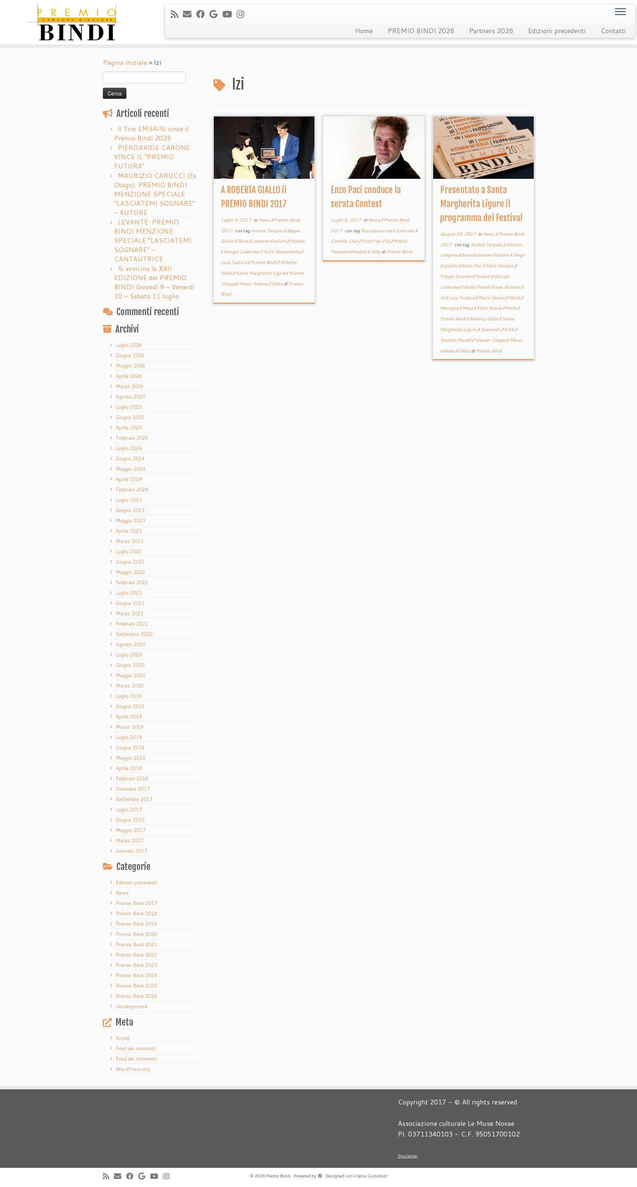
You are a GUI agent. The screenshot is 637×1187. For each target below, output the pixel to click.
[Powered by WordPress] (320, 1174)
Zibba (277, 284)
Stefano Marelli (456, 340)
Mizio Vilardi (490, 308)
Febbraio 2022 (132, 582)
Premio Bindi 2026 (136, 996)
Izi (266, 251)
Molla (511, 308)
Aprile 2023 (129, 531)
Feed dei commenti (136, 1058)
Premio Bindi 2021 (136, 944)
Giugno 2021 (130, 603)
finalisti (297, 241)
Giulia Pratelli (478, 287)
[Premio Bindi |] (73, 22)
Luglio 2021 (129, 592)
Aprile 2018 (129, 768)
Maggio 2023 (130, 520)
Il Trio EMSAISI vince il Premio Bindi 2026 (151, 133)
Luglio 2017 (129, 809)
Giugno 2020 (130, 665)
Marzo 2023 (129, 541)
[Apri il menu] (620, 12)
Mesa (468, 308)
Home (364, 30)
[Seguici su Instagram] (243, 14)
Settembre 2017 (134, 799)
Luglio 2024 (129, 448)
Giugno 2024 (130, 458)
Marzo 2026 (129, 386)
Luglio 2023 (129, 500)
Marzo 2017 (129, 840)
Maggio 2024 (130, 469)
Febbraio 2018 (132, 778)
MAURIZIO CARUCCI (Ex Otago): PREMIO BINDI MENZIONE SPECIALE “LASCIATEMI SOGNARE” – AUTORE (155, 194)
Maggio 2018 (130, 758)
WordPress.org (133, 1069)
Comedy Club (345, 241)
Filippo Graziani (456, 276)
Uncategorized (131, 1006)
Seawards (490, 329)
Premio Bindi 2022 (136, 954)
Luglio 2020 (129, 654)
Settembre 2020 (134, 634)
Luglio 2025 (129, 407)
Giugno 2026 (130, 355)
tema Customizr (372, 1176)
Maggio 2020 (130, 675)
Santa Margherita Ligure (261, 273)
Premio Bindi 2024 (136, 975)
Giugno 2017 (130, 820)
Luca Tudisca (234, 262)
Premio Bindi (264, 262)
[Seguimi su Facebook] (202, 14)
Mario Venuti (492, 298)
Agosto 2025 (130, 396)
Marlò (514, 298)
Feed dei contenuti (136, 1048)
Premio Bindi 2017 (136, 903)
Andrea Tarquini (267, 230)
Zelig (376, 251)
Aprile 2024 (129, 479)
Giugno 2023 (130, 510)
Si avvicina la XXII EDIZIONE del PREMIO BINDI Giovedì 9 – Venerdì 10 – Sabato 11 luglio (154, 282)
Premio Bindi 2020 (136, 934)
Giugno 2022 (130, 561)
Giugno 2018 (130, 747)
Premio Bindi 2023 (136, 965)
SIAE (509, 329)
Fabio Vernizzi (500, 265)
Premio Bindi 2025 (136, 985)
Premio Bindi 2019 (136, 923)
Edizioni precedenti (557, 30)
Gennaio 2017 (131, 850)
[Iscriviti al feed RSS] (177, 14)
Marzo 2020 (129, 685)
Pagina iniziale (125, 62)
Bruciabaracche (377, 230)
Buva (243, 241)
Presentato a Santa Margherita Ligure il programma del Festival (481, 203)
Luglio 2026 (129, 345)
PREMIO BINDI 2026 (420, 30)
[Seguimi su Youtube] (229, 14)
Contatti (613, 30)
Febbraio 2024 (132, 489)
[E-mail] (189, 14)
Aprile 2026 (129, 376)
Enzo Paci (372, 241)
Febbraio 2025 (132, 438)
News (122, 893)
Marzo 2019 (129, 727)
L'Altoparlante (286, 251)
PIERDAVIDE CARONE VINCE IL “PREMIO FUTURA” (152, 157)
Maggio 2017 (130, 830)
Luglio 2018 (129, 737)
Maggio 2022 (130, 572)
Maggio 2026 (130, 365)
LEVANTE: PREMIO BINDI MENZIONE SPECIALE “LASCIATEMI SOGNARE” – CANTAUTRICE (152, 240)
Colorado (405, 230)
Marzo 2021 (129, 613)
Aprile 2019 (129, 716)
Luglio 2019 (129, 696)
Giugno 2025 (130, 417)
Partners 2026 (491, 30)
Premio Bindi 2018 (136, 913)
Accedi (123, 1038)
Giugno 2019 (130, 706)
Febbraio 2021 (132, 623)
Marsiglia (450, 308)
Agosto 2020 (130, 644)
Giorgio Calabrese (242, 251)
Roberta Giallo (484, 319)
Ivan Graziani (508, 287)
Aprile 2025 (129, 427)
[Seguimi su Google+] (215, 14)
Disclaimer (408, 1156)
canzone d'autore (269, 241)
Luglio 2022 (129, 551)
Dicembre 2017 (133, 789)
